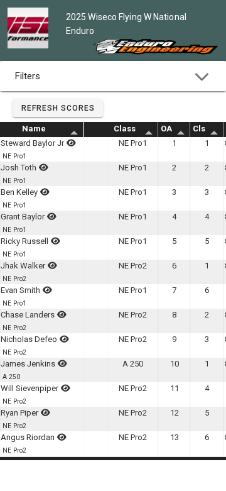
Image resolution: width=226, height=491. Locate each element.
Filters (27, 76)
